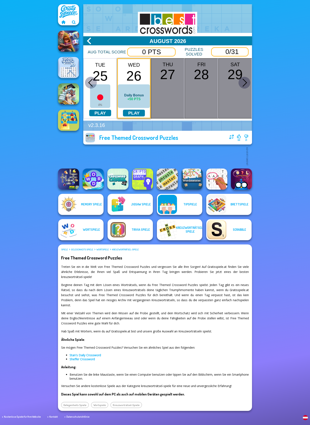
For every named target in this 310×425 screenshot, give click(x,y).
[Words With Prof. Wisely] (68, 93)
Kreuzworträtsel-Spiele (125, 249)
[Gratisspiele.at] (63, 22)
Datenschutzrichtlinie (77, 416)
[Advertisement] (167, 156)
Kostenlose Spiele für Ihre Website (22, 416)
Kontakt (53, 416)
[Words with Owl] (241, 179)
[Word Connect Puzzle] (93, 179)
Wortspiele (102, 249)
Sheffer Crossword (82, 359)
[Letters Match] (216, 179)
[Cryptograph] (142, 179)
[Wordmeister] (192, 179)
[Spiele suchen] (74, 22)
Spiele (64, 249)
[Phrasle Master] (167, 179)
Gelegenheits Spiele (82, 249)
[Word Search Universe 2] (68, 67)
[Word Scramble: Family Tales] (68, 41)
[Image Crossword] (68, 179)
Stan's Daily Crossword (85, 355)
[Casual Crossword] (117, 179)
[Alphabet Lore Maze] (68, 120)
